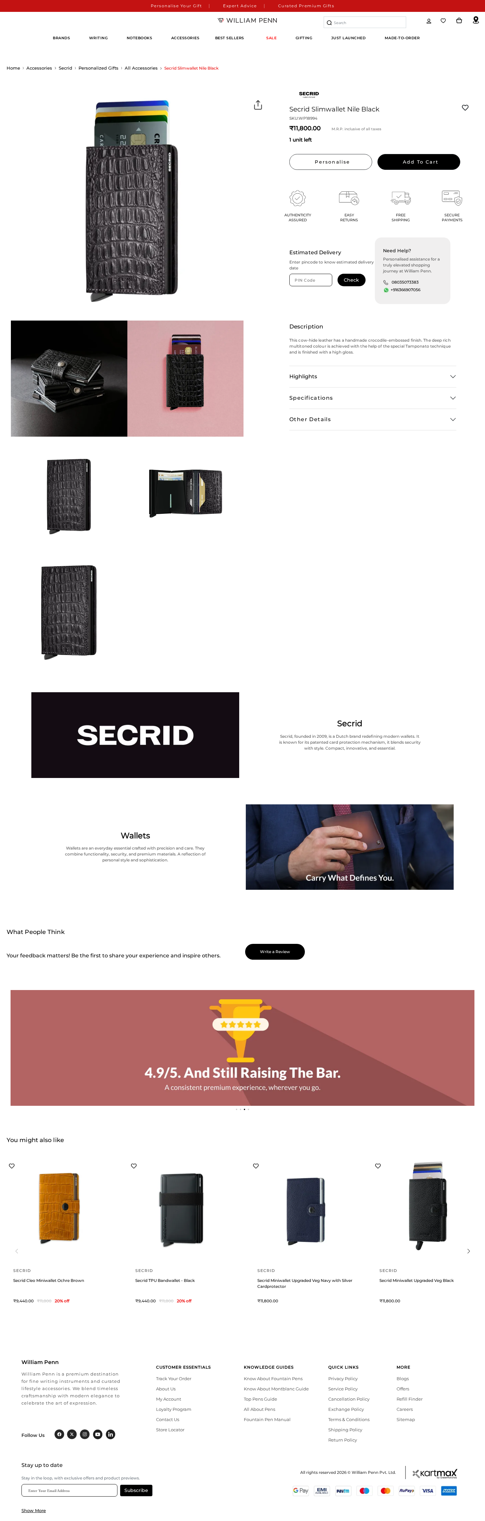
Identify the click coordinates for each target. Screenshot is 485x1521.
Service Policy (343, 1388)
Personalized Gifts (98, 68)
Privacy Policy (343, 1378)
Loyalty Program (173, 1409)
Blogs (403, 1378)
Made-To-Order (402, 38)
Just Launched (348, 38)
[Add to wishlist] (465, 108)
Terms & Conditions (349, 1419)
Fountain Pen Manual (267, 1419)
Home (13, 68)
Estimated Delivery (315, 252)
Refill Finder (410, 1399)
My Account (168, 1399)
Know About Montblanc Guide (276, 1388)
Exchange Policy (346, 1409)
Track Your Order (173, 1378)
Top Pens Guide (260, 1399)
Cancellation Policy (349, 1399)
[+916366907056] (386, 290)
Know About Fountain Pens (273, 1378)
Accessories (39, 68)
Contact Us (167, 1419)
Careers (405, 1409)
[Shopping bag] (459, 21)
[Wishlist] (444, 21)
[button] (236, 1109)
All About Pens (259, 1409)
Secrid (65, 68)
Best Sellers (229, 38)
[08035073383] (385, 282)
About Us (166, 1388)
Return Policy (342, 1440)
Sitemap (406, 1419)
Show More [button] (33, 1510)
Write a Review (275, 951)
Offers (403, 1388)
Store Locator (170, 1429)
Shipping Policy (345, 1429)
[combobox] (365, 22)
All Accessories (141, 68)
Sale (271, 38)
